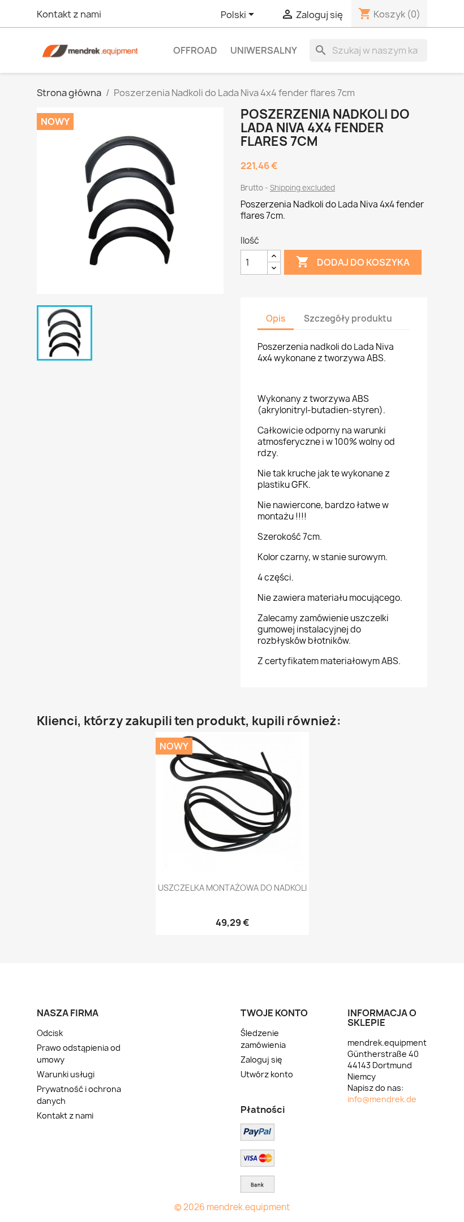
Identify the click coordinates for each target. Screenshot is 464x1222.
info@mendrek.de (381, 1099)
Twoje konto (274, 1013)
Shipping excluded (302, 188)
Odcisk (50, 1033)
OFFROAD (195, 50)
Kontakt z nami (69, 14)
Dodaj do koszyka (353, 261)
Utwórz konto (266, 1074)
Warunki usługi (65, 1074)
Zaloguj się (261, 1059)
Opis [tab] (275, 318)
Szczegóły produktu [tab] (348, 318)
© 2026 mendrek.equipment (232, 1207)
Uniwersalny (263, 50)
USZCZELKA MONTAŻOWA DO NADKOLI (232, 887)
